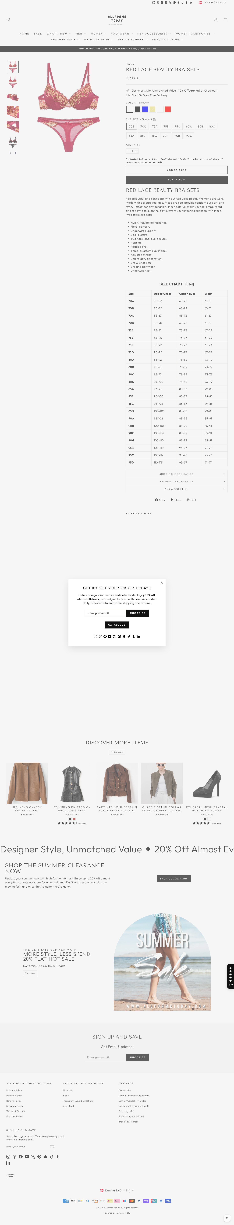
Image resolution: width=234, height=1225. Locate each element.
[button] (230, 976)
